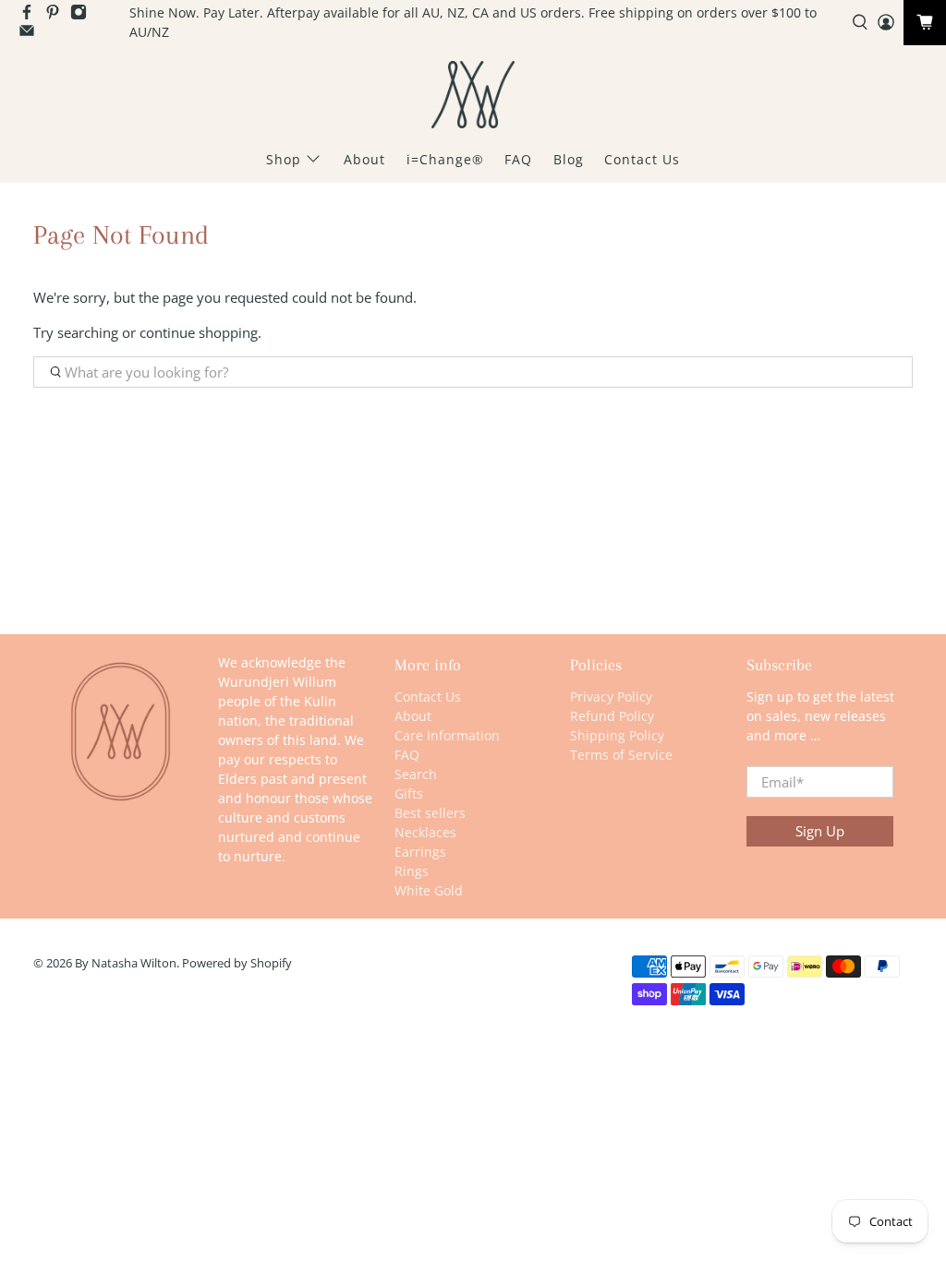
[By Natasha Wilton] (473, 94)
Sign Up (819, 831)
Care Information (447, 735)
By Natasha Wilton (125, 963)
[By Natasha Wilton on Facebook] (31, 15)
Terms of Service (621, 754)
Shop (283, 159)
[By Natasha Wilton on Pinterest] (57, 15)
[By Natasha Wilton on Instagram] (83, 15)
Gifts (408, 793)
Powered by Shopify (237, 963)
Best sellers (430, 813)
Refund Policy (612, 716)
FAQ (518, 159)
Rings (411, 871)
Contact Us (642, 159)
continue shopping (198, 332)
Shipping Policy (617, 735)
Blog (568, 159)
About (364, 159)
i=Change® (445, 159)
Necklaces (425, 832)
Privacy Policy (611, 696)
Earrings (420, 851)
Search (415, 774)
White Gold (428, 890)
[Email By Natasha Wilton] (31, 33)
